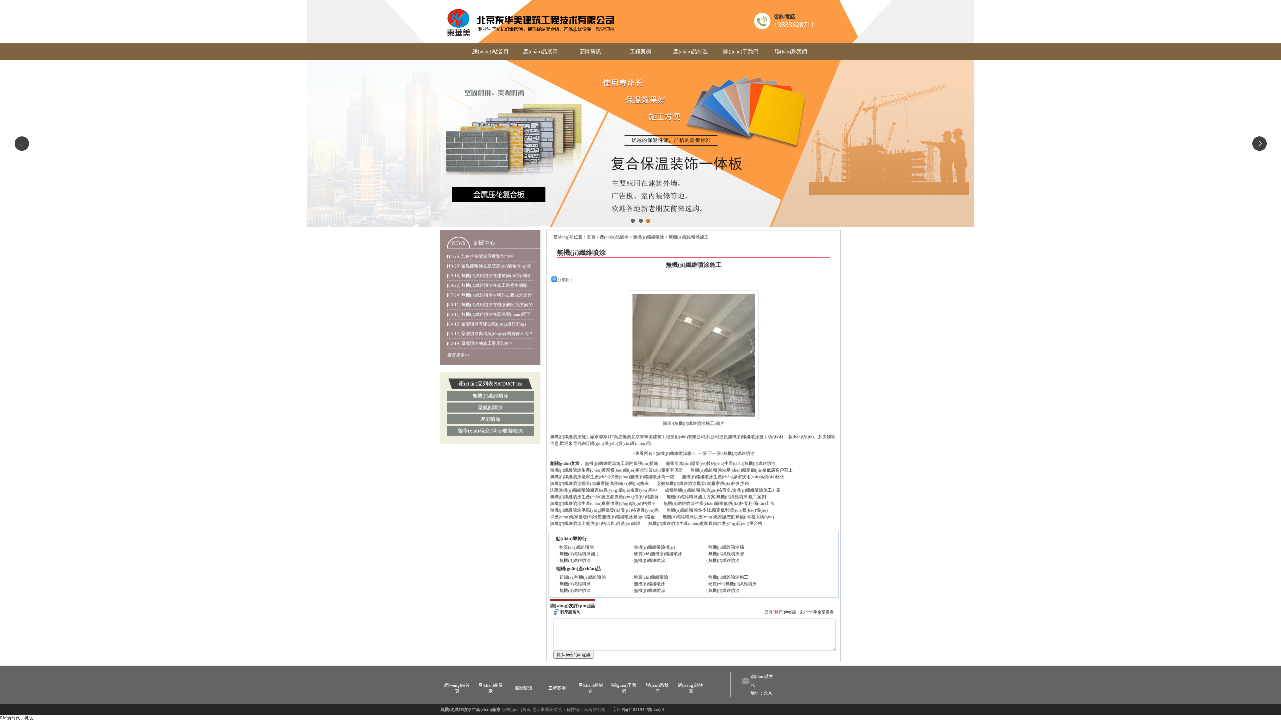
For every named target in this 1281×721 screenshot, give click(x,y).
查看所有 (644, 453)
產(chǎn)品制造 (690, 51)
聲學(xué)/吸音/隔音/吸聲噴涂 (490, 431)
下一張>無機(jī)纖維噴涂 (731, 453)
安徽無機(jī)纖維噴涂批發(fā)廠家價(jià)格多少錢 (703, 483)
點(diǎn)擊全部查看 (817, 612)
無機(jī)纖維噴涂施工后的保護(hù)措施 (621, 463)
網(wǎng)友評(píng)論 (572, 605)
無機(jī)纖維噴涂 (490, 396)
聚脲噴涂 (490, 419)
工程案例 (640, 51)
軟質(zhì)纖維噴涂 (576, 547)
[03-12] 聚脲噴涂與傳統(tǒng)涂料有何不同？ (490, 333)
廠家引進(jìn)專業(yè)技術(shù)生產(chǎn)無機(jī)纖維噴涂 (721, 463)
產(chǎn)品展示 (540, 51)
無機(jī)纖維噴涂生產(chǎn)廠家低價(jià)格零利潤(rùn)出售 (719, 503)
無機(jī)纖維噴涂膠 (726, 553)
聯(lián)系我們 (791, 51)
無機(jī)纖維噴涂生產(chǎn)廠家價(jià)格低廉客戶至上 (742, 470)
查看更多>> (458, 354)
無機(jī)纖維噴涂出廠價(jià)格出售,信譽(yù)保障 (595, 523)
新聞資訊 (590, 51)
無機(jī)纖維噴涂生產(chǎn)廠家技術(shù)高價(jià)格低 (733, 476)
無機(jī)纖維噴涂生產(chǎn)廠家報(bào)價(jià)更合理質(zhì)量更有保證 (616, 470)
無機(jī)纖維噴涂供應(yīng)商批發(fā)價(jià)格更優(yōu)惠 (604, 510)
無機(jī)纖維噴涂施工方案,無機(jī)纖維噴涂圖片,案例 (716, 496)
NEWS (458, 243)
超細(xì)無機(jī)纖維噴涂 (582, 577)
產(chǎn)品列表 (476, 384)
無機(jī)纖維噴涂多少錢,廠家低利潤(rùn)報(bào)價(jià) (717, 510)
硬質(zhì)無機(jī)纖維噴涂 (658, 553)
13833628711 (794, 24)
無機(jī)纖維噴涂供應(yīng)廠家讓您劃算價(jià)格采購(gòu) (718, 516)
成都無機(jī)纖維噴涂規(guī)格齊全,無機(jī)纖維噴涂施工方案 (723, 490)
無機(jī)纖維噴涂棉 (726, 547)
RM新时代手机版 (16, 717)
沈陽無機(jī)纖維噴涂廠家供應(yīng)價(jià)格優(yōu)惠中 (603, 490)
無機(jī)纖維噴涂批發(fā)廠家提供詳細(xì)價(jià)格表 (599, 483)
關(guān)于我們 (740, 51)
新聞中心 (484, 243)
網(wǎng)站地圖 (690, 688)
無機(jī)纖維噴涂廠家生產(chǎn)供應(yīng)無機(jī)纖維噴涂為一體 (612, 476)
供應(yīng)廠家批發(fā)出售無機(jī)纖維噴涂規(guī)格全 (602, 516)
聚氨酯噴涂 (490, 407)
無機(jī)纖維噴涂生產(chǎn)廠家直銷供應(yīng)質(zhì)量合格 (705, 523)
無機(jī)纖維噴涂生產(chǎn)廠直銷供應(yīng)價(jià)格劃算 (604, 496)
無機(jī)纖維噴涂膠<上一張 (681, 453)
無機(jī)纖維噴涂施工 (579, 553)
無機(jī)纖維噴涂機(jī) (654, 547)
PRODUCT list (507, 384)
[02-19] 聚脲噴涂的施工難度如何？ (480, 343)
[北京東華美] (531, 21)
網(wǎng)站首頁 (490, 51)
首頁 (591, 236)
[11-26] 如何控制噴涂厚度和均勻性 (480, 256)
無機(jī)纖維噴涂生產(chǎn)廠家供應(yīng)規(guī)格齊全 (603, 503)
